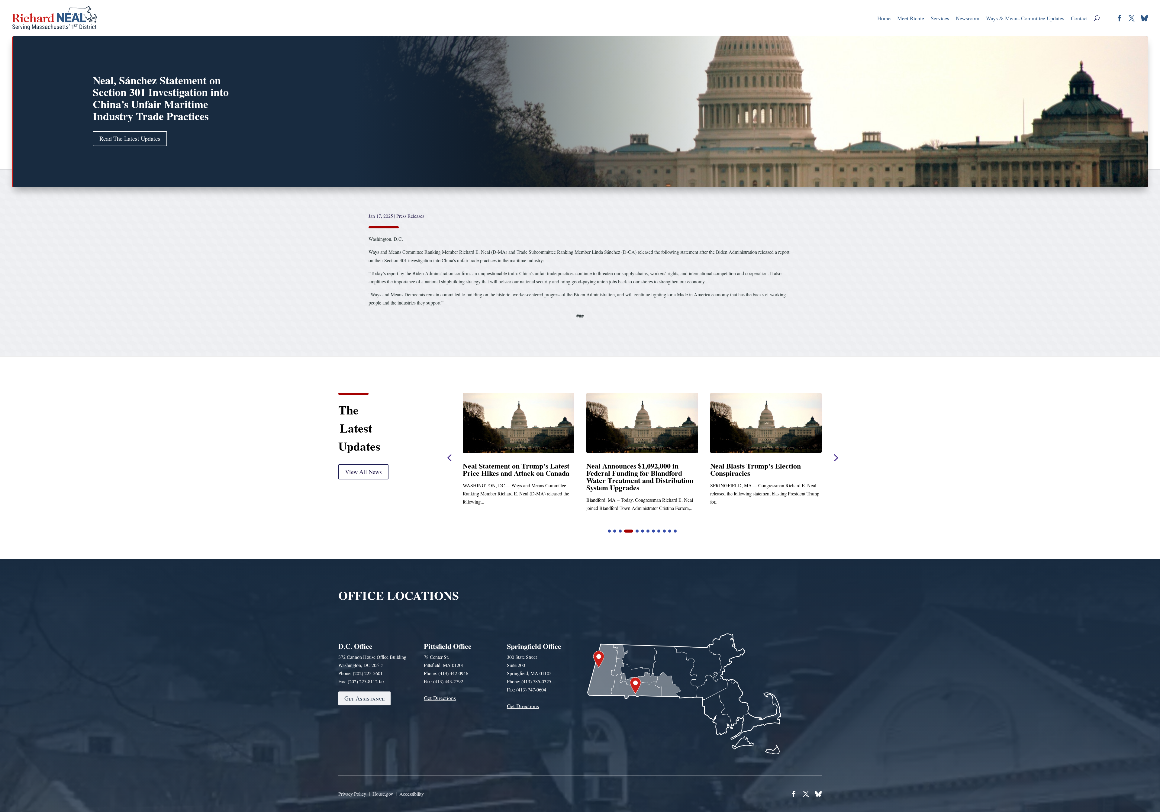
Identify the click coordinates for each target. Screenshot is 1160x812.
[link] (54, 18)
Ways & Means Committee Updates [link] (1025, 18)
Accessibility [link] (411, 794)
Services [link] (940, 18)
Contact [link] (1079, 18)
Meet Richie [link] (910, 18)
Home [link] (884, 18)
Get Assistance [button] (364, 698)
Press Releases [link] (410, 216)
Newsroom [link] (967, 18)
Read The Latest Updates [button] (129, 138)
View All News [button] (363, 472)
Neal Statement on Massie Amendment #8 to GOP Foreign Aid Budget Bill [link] (635, 472)
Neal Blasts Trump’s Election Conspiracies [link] (508, 469)
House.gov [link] (382, 794)
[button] (1097, 18)
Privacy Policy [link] (352, 794)
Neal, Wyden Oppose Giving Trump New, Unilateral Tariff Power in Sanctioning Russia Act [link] (765, 472)
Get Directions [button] (440, 697)
